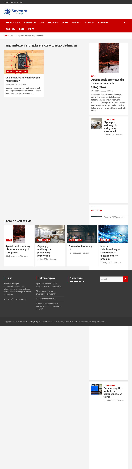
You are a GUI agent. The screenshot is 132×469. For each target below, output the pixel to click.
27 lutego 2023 (106, 262)
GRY (42, 22)
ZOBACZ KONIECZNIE (18, 221)
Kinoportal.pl (96, 210)
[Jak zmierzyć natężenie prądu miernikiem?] (24, 62)
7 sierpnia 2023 (110, 217)
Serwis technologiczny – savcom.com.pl (36, 321)
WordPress (101, 321)
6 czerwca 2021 (12, 84)
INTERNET (89, 22)
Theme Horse (71, 321)
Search (125, 279)
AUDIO (65, 22)
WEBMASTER (30, 22)
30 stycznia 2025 (98, 91)
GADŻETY (76, 22)
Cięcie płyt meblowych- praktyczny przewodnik (110, 127)
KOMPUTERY (104, 22)
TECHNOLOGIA (13, 22)
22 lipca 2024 (109, 134)
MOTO (31, 29)
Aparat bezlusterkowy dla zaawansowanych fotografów (107, 83)
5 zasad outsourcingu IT (46, 299)
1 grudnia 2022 (110, 400)
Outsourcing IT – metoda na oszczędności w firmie (113, 392)
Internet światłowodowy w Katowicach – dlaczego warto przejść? (110, 252)
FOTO (21, 29)
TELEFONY (53, 22)
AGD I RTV (10, 29)
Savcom (23, 84)
